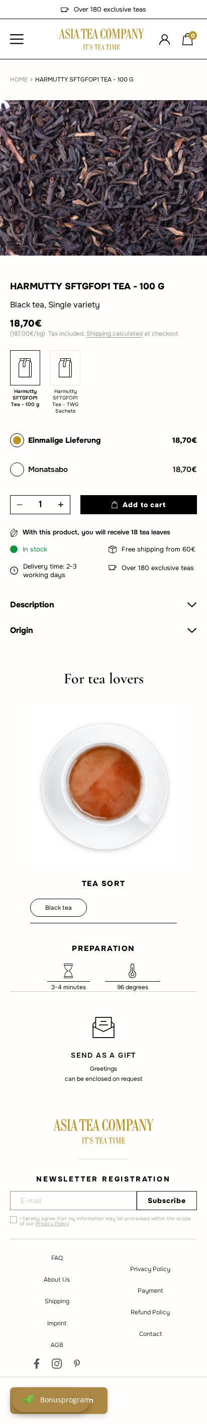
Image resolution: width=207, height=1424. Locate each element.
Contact (150, 1334)
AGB (57, 1345)
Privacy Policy (52, 1223)
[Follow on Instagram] (57, 1364)
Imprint (56, 1323)
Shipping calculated (114, 334)
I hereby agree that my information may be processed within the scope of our (105, 1221)
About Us (57, 1280)
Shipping (57, 1301)
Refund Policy (150, 1312)
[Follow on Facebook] (37, 1364)
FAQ (57, 1258)
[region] (103, 1049)
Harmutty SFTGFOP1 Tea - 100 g (84, 79)
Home (19, 79)
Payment (150, 1291)
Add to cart (144, 504)
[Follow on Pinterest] (77, 1364)
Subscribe (167, 1200)
